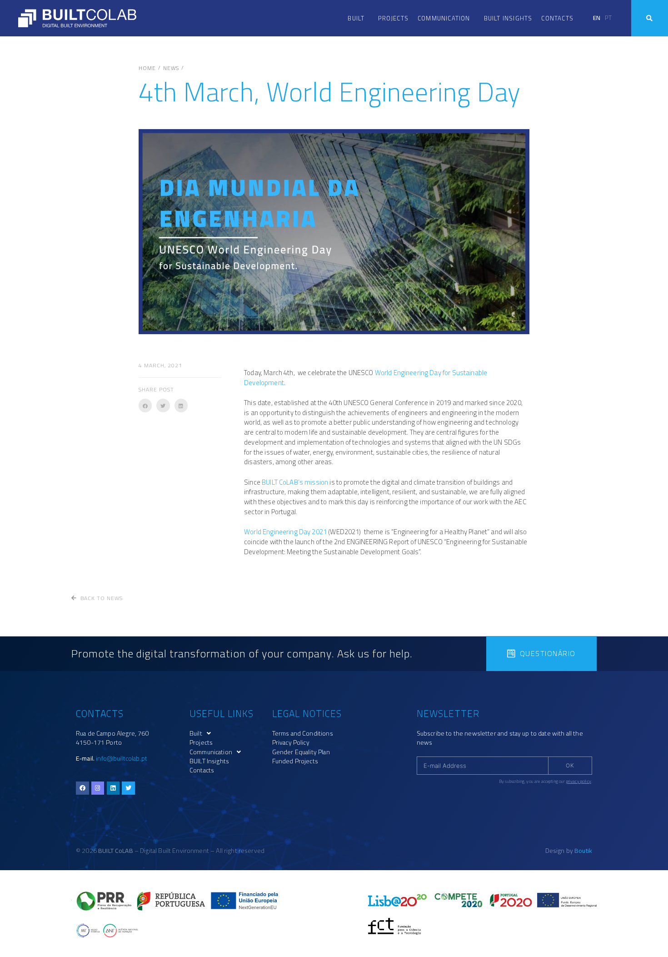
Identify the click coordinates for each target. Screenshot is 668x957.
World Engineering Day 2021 (285, 531)
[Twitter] (128, 788)
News (171, 68)
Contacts (557, 18)
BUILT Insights (508, 18)
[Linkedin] (113, 788)
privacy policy (578, 781)
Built (356, 18)
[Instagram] (98, 788)
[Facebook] (82, 788)
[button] (145, 405)
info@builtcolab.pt (121, 758)
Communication (444, 18)
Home (147, 68)
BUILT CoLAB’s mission (295, 482)
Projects (393, 18)
